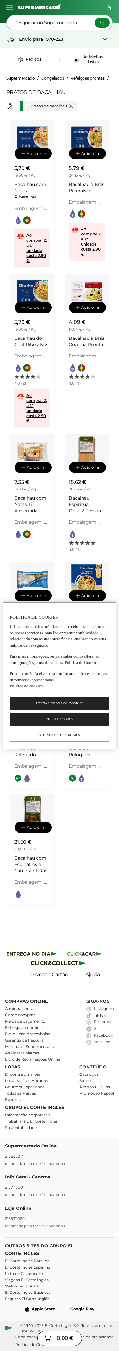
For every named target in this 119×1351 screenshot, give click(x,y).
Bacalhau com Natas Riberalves (30, 190)
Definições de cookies (59, 735)
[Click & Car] (84, 955)
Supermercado (20, 78)
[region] (59, 675)
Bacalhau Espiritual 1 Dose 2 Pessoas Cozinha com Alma (86, 504)
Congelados (52, 78)
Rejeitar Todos (60, 719)
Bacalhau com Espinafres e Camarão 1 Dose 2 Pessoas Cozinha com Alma (32, 864)
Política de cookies (26, 686)
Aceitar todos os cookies (60, 703)
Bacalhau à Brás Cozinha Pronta (86, 341)
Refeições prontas (87, 78)
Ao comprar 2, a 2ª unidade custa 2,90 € (36, 248)
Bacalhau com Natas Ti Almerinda (30, 504)
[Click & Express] (32, 955)
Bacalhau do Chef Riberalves (31, 341)
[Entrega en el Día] (59, 965)
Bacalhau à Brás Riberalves (86, 187)
